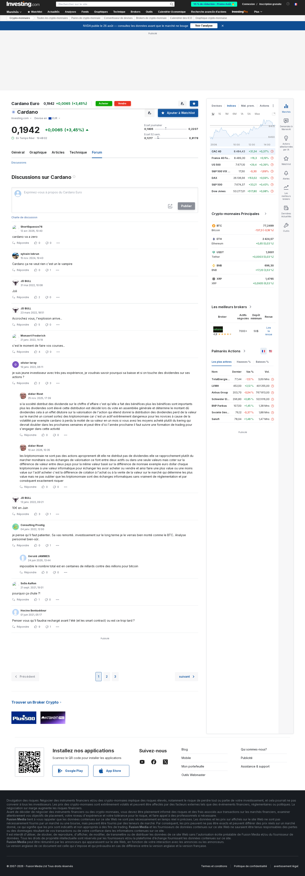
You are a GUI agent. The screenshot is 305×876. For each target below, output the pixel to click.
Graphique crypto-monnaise (211, 18)
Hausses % (244, 361)
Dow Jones (219, 191)
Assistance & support (255, 766)
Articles (58, 152)
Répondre (23, 242)
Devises (217, 105)
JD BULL (26, 281)
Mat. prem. (248, 105)
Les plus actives (222, 361)
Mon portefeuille (193, 766)
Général (17, 152)
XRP (219, 278)
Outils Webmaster (193, 775)
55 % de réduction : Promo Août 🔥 (214, 4)
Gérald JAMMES (39, 556)
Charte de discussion (24, 217)
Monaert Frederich (33, 335)
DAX (214, 177)
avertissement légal (286, 866)
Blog (185, 749)
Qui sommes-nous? (254, 749)
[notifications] (288, 4)
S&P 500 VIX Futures (224, 171)
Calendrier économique (172, 11)
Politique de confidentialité (250, 866)
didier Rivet (35, 393)
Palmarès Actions (226, 351)
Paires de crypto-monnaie (85, 18)
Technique (78, 152)
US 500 (216, 164)
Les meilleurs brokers (229, 307)
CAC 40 (216, 151)
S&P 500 (217, 184)
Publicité (247, 758)
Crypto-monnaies (20, 18)
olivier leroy (29, 362)
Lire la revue (268, 331)
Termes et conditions (214, 866)
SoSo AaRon (28, 583)
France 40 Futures (223, 158)
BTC (219, 225)
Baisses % (262, 361)
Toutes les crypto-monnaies (52, 18)
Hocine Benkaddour (33, 610)
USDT (220, 252)
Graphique (38, 152)
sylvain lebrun (30, 253)
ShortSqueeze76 (31, 226)
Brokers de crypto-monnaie (151, 18)
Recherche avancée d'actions (208, 11)
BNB (219, 265)
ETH (219, 238)
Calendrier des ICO (181, 18)
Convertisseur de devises (118, 18)
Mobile (186, 758)
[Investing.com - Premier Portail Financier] (23, 4)
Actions (264, 105)
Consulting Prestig (33, 525)
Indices (231, 105)
